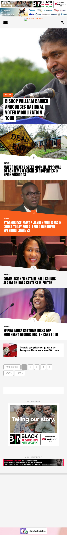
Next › (9, 373)
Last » (20, 373)
